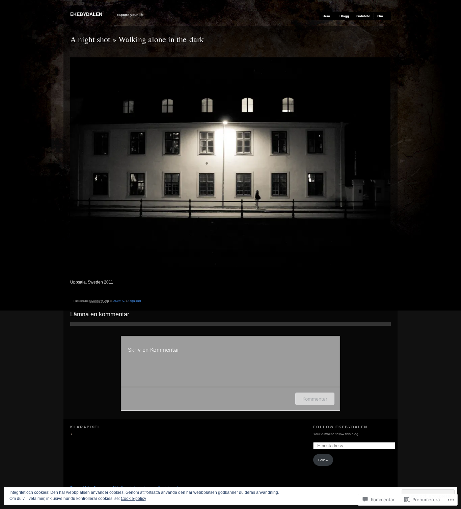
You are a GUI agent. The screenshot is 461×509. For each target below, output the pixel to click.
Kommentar (314, 399)
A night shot (90, 39)
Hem (326, 16)
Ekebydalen (86, 14)
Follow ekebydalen (340, 427)
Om (380, 16)
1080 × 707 (119, 300)
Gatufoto (363, 16)
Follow (323, 460)
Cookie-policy (133, 498)
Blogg (344, 16)
